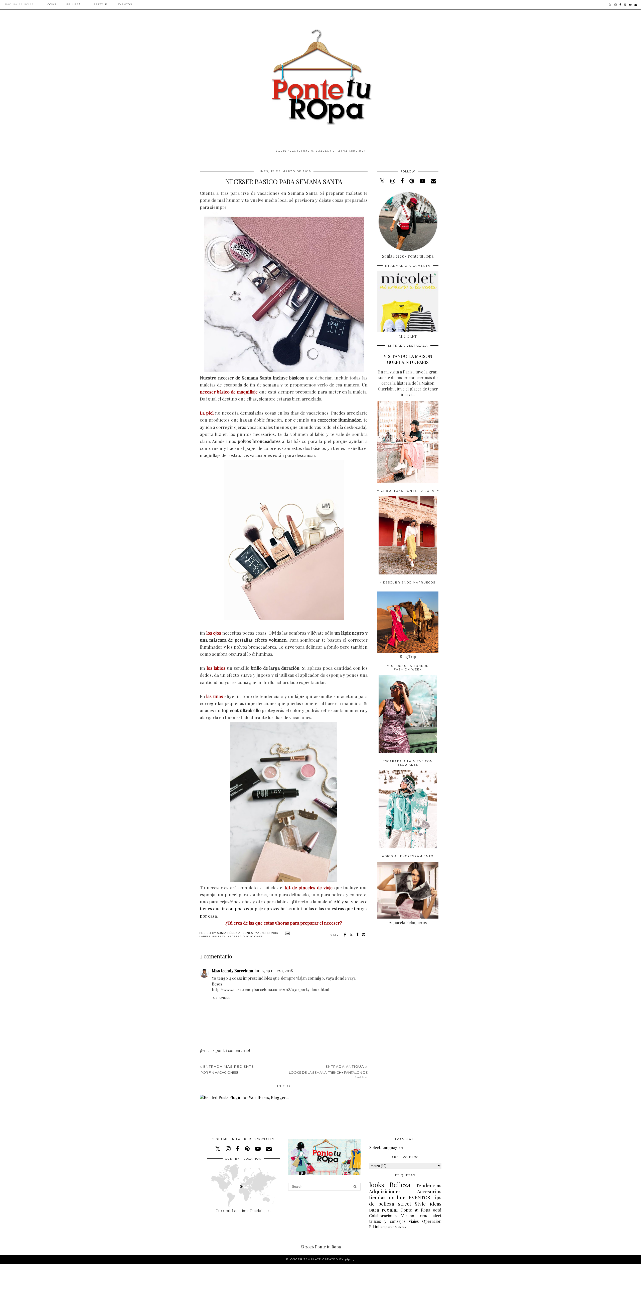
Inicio (283, 1086)
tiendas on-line (387, 1197)
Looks (51, 4)
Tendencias (428, 1185)
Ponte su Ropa (415, 1210)
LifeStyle (99, 4)
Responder (221, 998)
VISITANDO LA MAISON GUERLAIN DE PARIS (408, 359)
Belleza (73, 4)
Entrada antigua (328, 1071)
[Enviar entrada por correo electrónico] (287, 933)
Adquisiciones (385, 1191)
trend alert (429, 1215)
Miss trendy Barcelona (232, 970)
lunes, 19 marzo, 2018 (273, 970)
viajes (414, 1221)
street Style (412, 1203)
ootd (437, 1210)
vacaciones (253, 936)
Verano (407, 1215)
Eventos (124, 4)
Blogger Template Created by (320, 1259)
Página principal (20, 4)
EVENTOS (419, 1197)
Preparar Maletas (393, 1227)
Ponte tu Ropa (328, 1246)
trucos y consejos (387, 1221)
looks (376, 1184)
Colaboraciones (383, 1215)
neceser (235, 936)
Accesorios (429, 1191)
